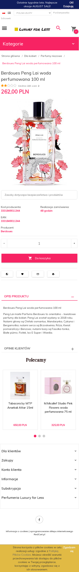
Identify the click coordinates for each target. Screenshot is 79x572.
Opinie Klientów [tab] (17, 348)
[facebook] (39, 519)
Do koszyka (43, 258)
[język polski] (3, 12)
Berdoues (6, 231)
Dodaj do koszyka (21, 424)
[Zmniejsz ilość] (4, 243)
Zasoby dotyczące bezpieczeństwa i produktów (34, 194)
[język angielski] (9, 12)
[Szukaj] (58, 29)
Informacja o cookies (17, 531)
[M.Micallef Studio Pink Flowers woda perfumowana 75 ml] (58, 385)
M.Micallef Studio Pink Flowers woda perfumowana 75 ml (58, 412)
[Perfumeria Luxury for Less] (32, 29)
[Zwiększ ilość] (74, 243)
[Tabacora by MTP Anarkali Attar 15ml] (20, 385)
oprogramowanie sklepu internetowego (51, 531)
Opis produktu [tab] (16, 296)
